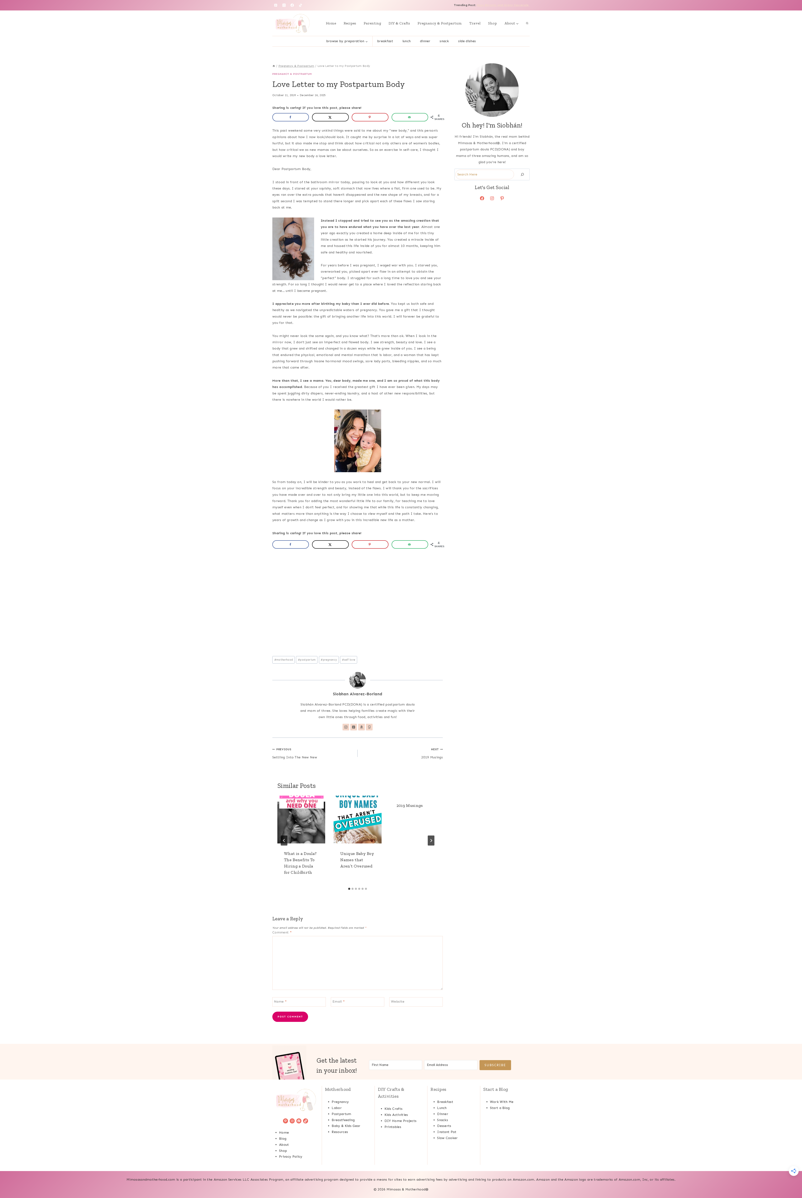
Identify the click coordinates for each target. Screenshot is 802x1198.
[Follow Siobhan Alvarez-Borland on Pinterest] (353, 727)
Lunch (406, 41)
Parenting (372, 23)
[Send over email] (410, 117)
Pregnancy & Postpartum (439, 23)
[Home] (273, 66)
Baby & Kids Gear (346, 1126)
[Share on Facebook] (290, 117)
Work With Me (502, 1102)
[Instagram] (284, 5)
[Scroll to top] (792, 1182)
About (284, 1145)
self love (348, 659)
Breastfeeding (343, 1120)
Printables (393, 1127)
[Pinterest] (275, 5)
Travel (475, 23)
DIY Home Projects (400, 1121)
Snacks (442, 1120)
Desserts (444, 1126)
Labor (337, 1108)
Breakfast (385, 41)
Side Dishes (467, 41)
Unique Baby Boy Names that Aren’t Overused (357, 859)
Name (280, 1001)
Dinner (425, 41)
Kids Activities (396, 1115)
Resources (340, 1132)
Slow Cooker (447, 1138)
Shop (492, 23)
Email (338, 1001)
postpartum (307, 659)
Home (331, 23)
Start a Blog (500, 1108)
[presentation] (301, 819)
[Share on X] (330, 117)
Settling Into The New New (294, 753)
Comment (282, 932)
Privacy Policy (290, 1157)
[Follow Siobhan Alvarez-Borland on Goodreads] (369, 727)
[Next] (431, 841)
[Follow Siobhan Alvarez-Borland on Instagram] (346, 727)
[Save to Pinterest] (370, 117)
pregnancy (329, 659)
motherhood (283, 659)
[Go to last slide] (284, 841)
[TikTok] (300, 5)
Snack (444, 41)
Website (397, 1001)
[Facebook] (292, 5)
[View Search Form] (527, 23)
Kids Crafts (394, 1109)
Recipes (350, 23)
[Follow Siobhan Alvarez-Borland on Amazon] (361, 727)
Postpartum (341, 1114)
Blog (282, 1139)
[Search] (522, 174)
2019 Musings (432, 753)
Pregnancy (340, 1102)
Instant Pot (447, 1132)
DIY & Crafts (399, 23)
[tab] (349, 889)
